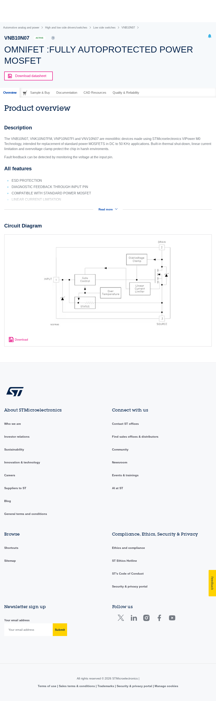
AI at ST (117, 488)
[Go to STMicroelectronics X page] (122, 619)
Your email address (17, 620)
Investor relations (17, 436)
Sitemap (10, 560)
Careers (9, 475)
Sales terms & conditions (77, 686)
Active (39, 38)
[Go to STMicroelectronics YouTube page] (172, 619)
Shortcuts (11, 547)
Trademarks (106, 686)
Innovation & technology (22, 462)
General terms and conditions (25, 514)
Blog (7, 501)
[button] (210, 36)
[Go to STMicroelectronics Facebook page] (159, 619)
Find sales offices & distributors (135, 436)
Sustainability (14, 449)
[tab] (10, 92)
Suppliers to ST (15, 488)
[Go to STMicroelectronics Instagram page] (146, 619)
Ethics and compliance (128, 547)
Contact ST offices (125, 423)
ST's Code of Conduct (128, 573)
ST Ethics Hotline (124, 560)
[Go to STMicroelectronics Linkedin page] (133, 619)
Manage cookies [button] (166, 686)
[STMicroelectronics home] (15, 391)
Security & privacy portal (129, 586)
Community (120, 449)
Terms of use (47, 686)
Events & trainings (125, 475)
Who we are (12, 423)
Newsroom (119, 462)
